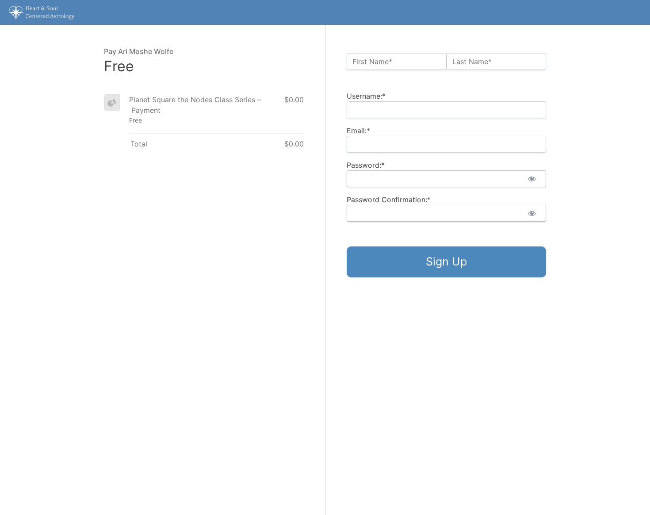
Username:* (366, 96)
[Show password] (531, 178)
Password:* (366, 165)
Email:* (358, 130)
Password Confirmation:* (389, 199)
